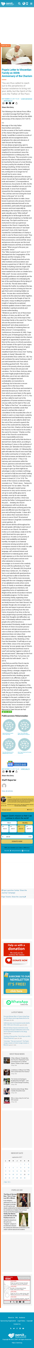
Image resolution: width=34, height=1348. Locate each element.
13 (13, 1171)
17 (28, 1171)
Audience (22, 1317)
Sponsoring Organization (8, 1321)
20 (13, 1174)
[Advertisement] (17, 25)
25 (5, 1178)
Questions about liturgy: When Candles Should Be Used (19, 1090)
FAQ (16, 1317)
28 (17, 1178)
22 (21, 1174)
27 (13, 1178)
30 (24, 1178)
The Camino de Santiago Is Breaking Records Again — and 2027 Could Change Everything (20, 1080)
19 (9, 1174)
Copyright (30, 1321)
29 (21, 1178)
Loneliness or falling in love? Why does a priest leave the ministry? (20, 1070)
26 (9, 1178)
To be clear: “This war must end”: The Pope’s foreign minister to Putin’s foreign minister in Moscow (16, 1043)
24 (28, 1174)
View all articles (7, 791)
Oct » (9, 1182)
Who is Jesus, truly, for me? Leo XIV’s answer (20, 1099)
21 (17, 1174)
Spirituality (5, 46)
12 (9, 1171)
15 (21, 1171)
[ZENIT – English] (9, 4)
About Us (11, 1317)
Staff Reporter (26, 99)
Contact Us (17, 1324)
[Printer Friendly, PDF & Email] (7, 712)
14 (17, 1171)
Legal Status (21, 1321)
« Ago (5, 1182)
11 (5, 1171)
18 (5, 1174)
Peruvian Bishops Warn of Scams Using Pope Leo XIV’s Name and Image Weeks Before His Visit (16, 1018)
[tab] (10, 1278)
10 (28, 1167)
